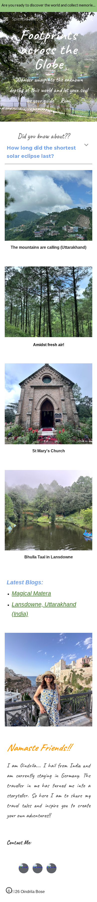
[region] (48, 6)
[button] (6, 19)
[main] (48, 66)
